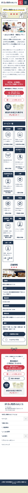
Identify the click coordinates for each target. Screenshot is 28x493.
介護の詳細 (20, 192)
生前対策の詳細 (20, 144)
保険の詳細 (8, 213)
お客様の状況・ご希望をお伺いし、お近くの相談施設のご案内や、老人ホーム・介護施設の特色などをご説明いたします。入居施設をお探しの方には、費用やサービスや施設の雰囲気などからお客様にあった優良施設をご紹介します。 (19, 185)
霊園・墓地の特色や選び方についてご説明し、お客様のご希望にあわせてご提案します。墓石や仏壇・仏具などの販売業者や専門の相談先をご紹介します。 (8, 254)
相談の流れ (5, 423)
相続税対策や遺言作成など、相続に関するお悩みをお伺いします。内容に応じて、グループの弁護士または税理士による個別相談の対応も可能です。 (8, 161)
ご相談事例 (5, 427)
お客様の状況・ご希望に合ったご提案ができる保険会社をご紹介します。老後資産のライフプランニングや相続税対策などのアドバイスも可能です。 (8, 209)
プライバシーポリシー (8, 440)
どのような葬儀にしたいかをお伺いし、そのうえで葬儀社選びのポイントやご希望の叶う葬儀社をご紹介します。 (19, 230)
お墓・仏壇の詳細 (8, 258)
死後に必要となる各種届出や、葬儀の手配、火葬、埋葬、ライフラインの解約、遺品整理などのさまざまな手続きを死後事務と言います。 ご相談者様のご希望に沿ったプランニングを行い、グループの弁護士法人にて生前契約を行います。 (8, 187)
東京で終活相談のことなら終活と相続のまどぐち (14, 482)
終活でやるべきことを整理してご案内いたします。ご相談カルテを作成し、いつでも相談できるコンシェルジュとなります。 (8, 140)
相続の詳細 (8, 168)
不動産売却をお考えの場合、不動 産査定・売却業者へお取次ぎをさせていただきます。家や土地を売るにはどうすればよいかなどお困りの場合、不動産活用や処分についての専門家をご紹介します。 (19, 209)
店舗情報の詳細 (14, 334)
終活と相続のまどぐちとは (9, 414)
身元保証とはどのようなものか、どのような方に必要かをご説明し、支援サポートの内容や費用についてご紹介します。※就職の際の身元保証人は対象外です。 (19, 163)
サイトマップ (6, 444)
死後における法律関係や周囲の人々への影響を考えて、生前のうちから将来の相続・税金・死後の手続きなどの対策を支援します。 (19, 140)
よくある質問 (6, 431)
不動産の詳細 (20, 213)
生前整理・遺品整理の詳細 (8, 236)
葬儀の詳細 (20, 237)
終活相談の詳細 (8, 144)
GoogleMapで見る (14, 339)
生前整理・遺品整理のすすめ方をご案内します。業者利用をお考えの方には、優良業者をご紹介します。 (8, 232)
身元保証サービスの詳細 (20, 167)
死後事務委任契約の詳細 (8, 191)
